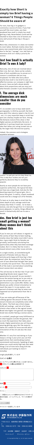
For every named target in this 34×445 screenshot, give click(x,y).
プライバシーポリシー (24, 434)
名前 (2, 383)
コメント (4, 368)
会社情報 (10, 431)
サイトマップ (9, 434)
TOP (4, 431)
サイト (2, 391)
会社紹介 (24, 431)
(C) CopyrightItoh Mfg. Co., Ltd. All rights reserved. (20, 438)
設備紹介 (17, 431)
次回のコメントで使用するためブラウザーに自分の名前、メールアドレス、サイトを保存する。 (16, 396)
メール (3, 387)
